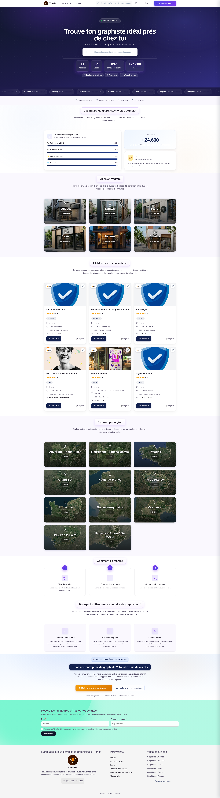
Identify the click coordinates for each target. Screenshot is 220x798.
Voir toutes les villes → (163, 781)
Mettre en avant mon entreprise (93, 688)
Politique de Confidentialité (121, 772)
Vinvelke (72, 767)
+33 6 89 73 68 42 (145, 397)
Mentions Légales (117, 761)
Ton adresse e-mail (118, 719)
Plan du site (115, 776)
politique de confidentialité (108, 729)
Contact (113, 765)
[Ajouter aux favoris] (83, 286)
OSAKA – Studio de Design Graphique (110, 309)
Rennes (140, 318)
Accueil (113, 758)
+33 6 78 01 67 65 (100, 400)
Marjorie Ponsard (99, 373)
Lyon (49, 382)
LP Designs (141, 309)
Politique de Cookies (118, 769)
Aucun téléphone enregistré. (59, 397)
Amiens (140, 382)
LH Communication (55, 309)
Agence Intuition (144, 373)
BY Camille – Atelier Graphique (61, 373)
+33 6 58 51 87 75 (100, 333)
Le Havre (51, 318)
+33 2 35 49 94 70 (55, 333)
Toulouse (96, 318)
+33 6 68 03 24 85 (145, 333)
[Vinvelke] (73, 760)
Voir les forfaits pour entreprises (129, 688)
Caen (95, 382)
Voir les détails (54, 339)
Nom (43, 719)
